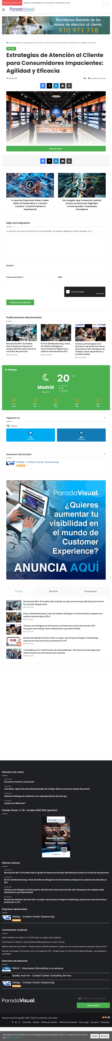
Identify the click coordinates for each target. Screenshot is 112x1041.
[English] (106, 1017)
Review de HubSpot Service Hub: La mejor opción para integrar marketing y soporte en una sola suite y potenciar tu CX (60, 639)
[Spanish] (103, 1017)
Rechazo (104, 1036)
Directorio (27, 1022)
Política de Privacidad (68, 1022)
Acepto (95, 1036)
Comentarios (90, 591)
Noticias (17, 43)
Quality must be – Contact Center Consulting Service (41, 975)
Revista (36, 1022)
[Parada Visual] (23, 10)
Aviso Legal (84, 1022)
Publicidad (105, 1022)
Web (60, 277)
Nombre (10, 265)
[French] (108, 1017)
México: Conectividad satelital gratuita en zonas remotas (40, 942)
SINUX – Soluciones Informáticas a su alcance (37, 968)
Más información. (14, 1037)
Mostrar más (55, 148)
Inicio (10, 43)
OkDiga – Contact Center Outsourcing (37, 462)
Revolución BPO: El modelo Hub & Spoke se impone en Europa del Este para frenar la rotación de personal (21, 347)
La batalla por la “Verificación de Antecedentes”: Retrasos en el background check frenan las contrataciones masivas (61, 651)
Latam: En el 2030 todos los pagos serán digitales (40, 937)
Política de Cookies (49, 1022)
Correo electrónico (15, 277)
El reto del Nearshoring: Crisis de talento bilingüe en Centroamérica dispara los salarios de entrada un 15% (55, 347)
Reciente (53, 591)
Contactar (94, 1022)
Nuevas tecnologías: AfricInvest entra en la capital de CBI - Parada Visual (33, 951)
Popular (19, 591)
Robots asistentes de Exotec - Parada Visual (21, 946)
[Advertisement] (56, 710)
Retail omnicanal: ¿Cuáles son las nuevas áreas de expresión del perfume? (75, 946)
